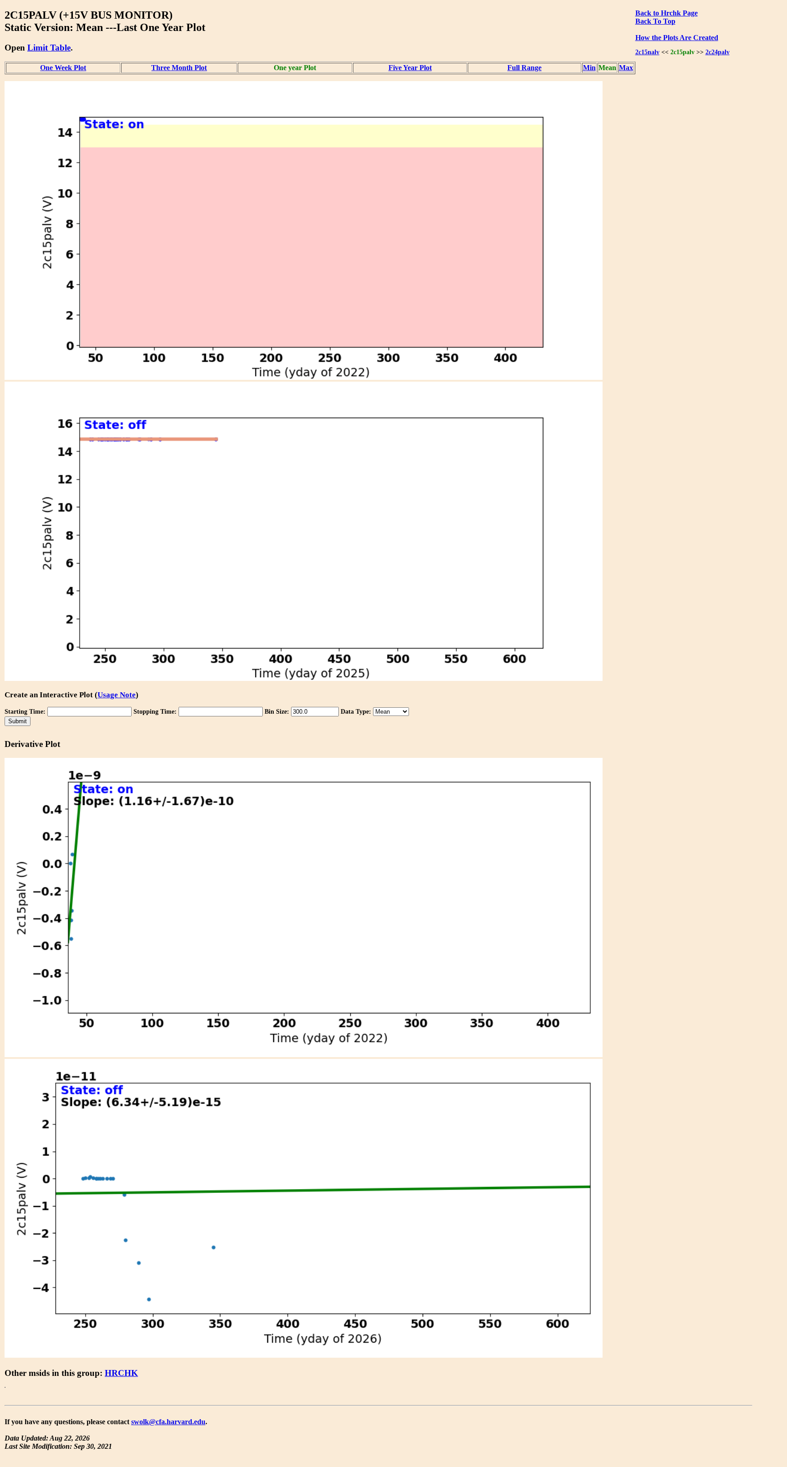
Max (626, 68)
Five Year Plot (410, 68)
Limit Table (49, 47)
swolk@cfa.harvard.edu (168, 1422)
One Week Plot (63, 68)
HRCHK (121, 1373)
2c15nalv (647, 52)
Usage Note (116, 694)
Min (589, 68)
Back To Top (655, 21)
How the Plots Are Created (676, 37)
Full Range (524, 68)
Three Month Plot (179, 68)
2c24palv (717, 52)
